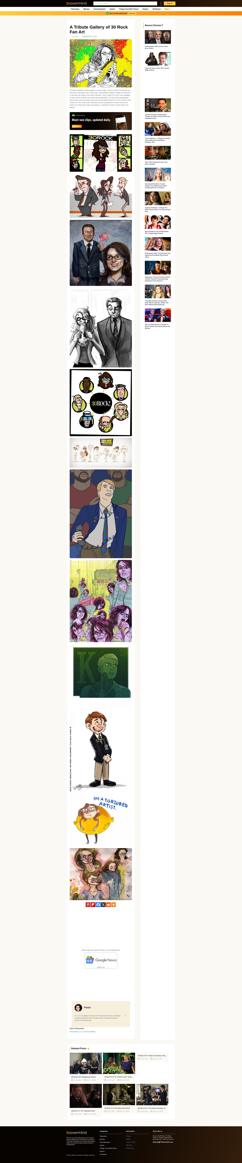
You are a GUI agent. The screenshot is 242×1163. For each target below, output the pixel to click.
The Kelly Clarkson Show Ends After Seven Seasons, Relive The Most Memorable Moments (156, 303)
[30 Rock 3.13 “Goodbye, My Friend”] (119, 1094)
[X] (103, 904)
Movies (86, 9)
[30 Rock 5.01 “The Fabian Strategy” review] (152, 1094)
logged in (80, 1031)
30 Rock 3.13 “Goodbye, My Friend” (117, 1108)
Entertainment (99, 9)
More (167, 9)
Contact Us (130, 1148)
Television (75, 9)
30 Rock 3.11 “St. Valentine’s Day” (83, 1111)
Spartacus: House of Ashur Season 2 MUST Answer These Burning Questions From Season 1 (157, 279)
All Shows (156, 9)
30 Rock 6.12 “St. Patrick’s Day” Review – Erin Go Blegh (124, 1077)
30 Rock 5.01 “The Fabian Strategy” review (153, 1108)
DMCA (128, 1139)
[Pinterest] (88, 904)
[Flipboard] (93, 904)
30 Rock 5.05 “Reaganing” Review (83, 1077)
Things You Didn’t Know (128, 9)
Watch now (132, 13)
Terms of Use (130, 1142)
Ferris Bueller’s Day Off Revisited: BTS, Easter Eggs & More (157, 232)
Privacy (128, 1136)
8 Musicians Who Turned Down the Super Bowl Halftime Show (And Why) (157, 255)
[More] (113, 904)
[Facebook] (98, 904)
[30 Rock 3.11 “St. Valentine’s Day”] (86, 1096)
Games (145, 9)
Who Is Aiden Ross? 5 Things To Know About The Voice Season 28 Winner (157, 326)
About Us (129, 1145)
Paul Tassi (75, 36)
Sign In (169, 3)
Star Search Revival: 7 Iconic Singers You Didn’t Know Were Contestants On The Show (156, 186)
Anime (112, 9)
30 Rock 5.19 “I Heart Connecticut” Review (153, 1056)
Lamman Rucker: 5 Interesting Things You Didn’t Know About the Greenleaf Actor (157, 116)
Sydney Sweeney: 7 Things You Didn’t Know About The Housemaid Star (157, 209)
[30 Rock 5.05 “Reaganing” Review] (86, 1063)
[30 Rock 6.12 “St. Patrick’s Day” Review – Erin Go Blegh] (119, 1063)
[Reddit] (108, 904)
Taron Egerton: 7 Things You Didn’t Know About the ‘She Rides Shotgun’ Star (157, 140)
